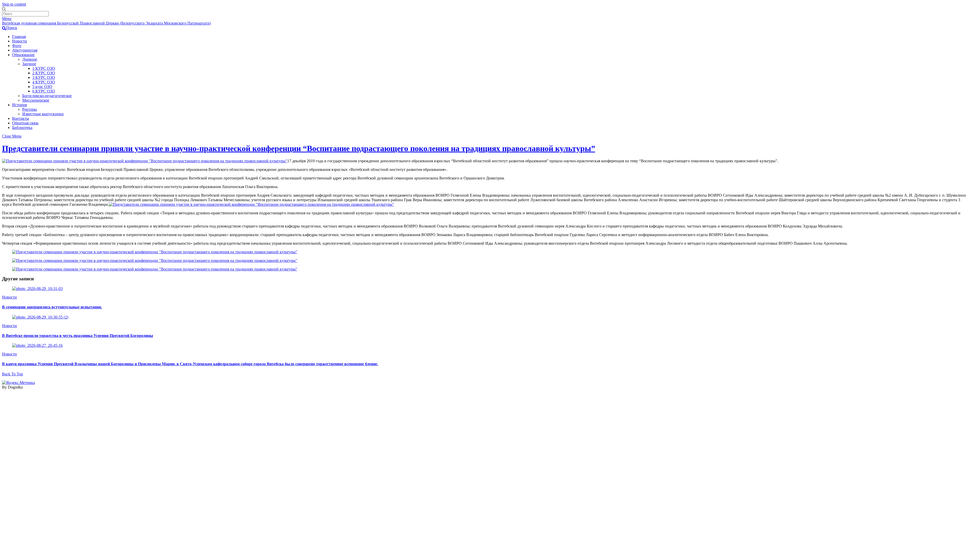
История (19, 105)
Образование (23, 55)
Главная (19, 36)
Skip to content (14, 4)
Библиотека (22, 127)
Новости (19, 41)
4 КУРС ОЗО (43, 82)
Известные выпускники (43, 114)
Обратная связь (25, 123)
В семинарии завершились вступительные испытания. (52, 307)
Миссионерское (35, 100)
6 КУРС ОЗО (43, 91)
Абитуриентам (24, 50)
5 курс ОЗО (42, 86)
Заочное (29, 64)
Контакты (20, 118)
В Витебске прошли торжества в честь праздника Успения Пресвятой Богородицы (77, 335)
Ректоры (29, 109)
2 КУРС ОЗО (43, 73)
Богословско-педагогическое (47, 96)
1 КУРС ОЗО (43, 68)
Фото (16, 45)
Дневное (29, 59)
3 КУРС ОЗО (43, 77)
